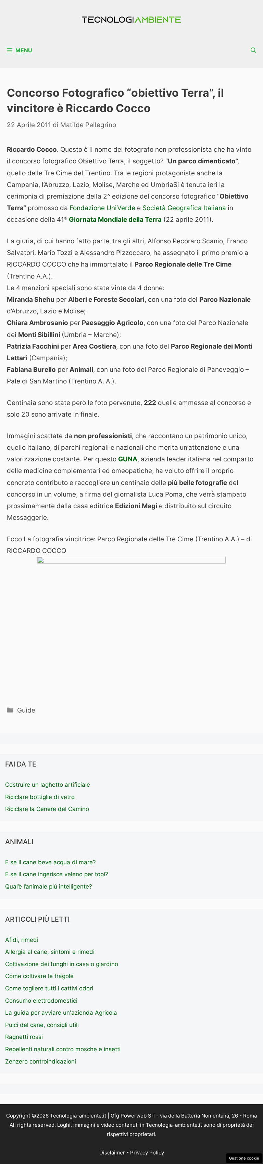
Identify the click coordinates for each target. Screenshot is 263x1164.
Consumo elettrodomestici (41, 1000)
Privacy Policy (147, 1152)
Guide (26, 710)
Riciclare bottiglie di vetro (40, 797)
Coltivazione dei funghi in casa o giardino (61, 964)
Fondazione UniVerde (102, 208)
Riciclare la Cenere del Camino (47, 809)
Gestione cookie (244, 1158)
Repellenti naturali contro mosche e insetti (63, 1049)
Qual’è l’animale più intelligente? (48, 886)
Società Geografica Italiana (184, 208)
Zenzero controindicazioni (40, 1061)
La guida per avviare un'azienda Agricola (61, 1012)
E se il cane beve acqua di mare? (50, 862)
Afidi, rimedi (21, 939)
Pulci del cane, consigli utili (42, 1024)
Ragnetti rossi (24, 1036)
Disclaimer (112, 1152)
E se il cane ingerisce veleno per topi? (56, 874)
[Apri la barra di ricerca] (253, 50)
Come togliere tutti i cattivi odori (49, 988)
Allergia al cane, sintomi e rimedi (50, 951)
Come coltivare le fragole (39, 976)
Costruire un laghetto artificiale (47, 784)
